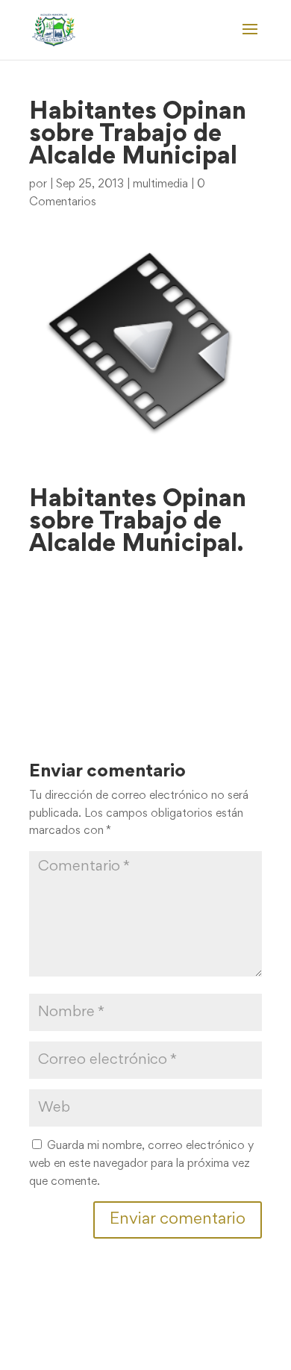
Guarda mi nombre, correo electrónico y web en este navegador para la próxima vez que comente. (141, 1164)
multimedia (160, 184)
